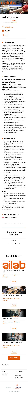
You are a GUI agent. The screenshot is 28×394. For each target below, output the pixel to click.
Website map (18, 375)
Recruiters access (19, 377)
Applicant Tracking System (14, 391)
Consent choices (18, 379)
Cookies (17, 374)
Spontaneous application (5, 374)
